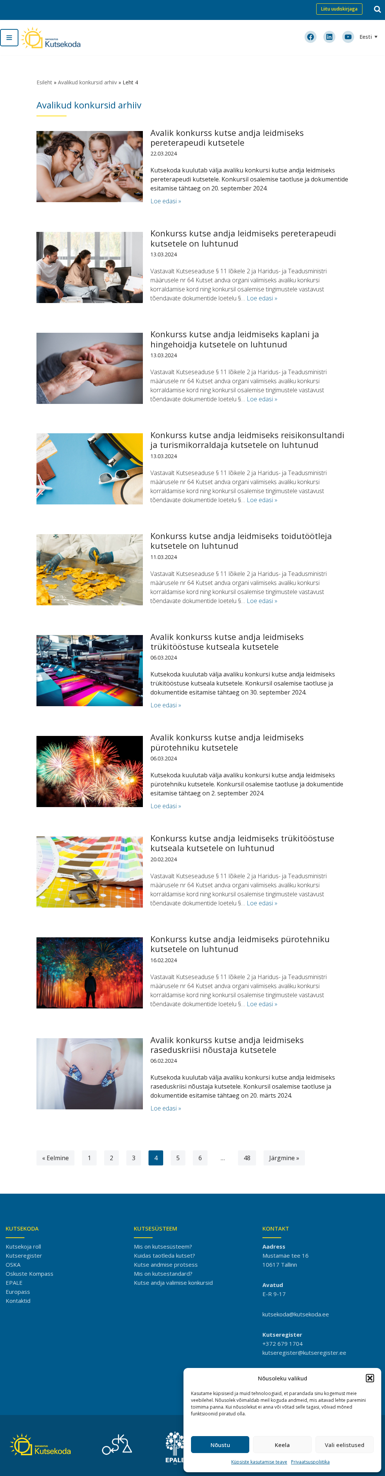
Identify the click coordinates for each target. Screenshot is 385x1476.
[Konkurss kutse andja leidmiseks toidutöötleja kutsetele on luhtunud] (89, 569)
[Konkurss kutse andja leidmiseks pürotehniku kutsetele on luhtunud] (89, 972)
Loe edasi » (165, 201)
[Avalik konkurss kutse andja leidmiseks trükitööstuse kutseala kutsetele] (89, 670)
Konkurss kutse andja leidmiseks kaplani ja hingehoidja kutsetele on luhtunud (234, 338)
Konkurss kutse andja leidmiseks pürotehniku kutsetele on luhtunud (240, 943)
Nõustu (220, 1445)
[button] (370, 1378)
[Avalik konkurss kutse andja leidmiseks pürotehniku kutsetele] (89, 771)
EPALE (14, 1282)
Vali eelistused (344, 1445)
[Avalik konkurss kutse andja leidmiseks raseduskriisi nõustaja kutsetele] (89, 1073)
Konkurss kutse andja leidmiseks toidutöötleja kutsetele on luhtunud (241, 540)
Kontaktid (18, 1300)
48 (247, 1158)
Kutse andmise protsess (166, 1264)
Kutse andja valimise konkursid (173, 1282)
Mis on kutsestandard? (163, 1273)
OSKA (13, 1264)
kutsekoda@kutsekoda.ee (295, 1314)
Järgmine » (284, 1158)
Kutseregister (24, 1255)
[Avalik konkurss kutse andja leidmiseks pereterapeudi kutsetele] (89, 166)
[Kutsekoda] (50, 38)
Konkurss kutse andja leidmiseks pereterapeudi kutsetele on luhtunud (243, 237)
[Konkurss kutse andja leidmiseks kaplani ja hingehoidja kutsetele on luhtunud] (89, 368)
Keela (282, 1445)
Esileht (44, 82)
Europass (18, 1291)
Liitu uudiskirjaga (339, 9)
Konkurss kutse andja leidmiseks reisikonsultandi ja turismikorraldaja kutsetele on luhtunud (247, 439)
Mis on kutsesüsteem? (163, 1246)
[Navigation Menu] (9, 37)
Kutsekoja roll (23, 1246)
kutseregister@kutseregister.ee (304, 1352)
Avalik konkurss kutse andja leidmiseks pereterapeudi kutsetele (227, 137)
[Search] (377, 9)
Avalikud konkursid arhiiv (87, 82)
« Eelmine (55, 1158)
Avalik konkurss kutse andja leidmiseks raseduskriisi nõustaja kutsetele (227, 1044)
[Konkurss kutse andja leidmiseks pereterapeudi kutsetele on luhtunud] (89, 267)
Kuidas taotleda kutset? (164, 1255)
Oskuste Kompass (29, 1273)
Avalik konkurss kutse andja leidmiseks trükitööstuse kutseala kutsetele (227, 641)
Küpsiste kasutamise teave (259, 1462)
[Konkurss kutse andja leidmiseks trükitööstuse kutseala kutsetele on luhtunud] (89, 872)
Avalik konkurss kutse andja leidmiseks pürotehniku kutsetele (227, 741)
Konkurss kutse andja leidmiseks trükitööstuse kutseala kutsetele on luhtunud (242, 842)
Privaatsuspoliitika (310, 1462)
